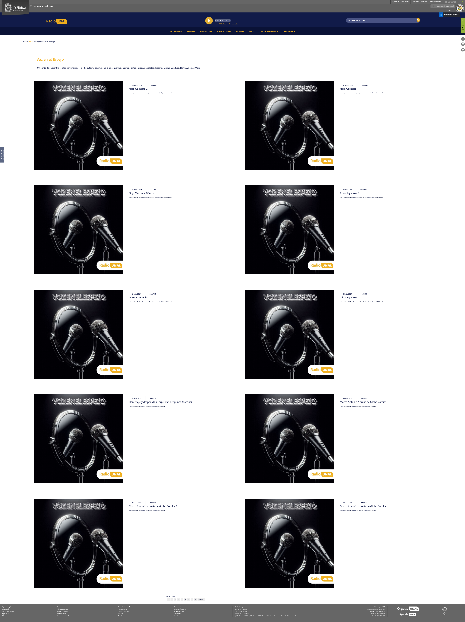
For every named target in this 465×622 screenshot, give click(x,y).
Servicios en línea (179, 611)
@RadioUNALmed (137, 93)
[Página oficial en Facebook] (446, 2)
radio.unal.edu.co (43, 6)
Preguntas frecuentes (180, 609)
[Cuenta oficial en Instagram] (454, 2)
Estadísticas (121, 616)
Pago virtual (5, 613)
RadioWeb (240, 32)
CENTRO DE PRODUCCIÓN (269, 32)
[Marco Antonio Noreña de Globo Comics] (290, 543)
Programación (176, 32)
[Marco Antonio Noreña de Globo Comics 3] (290, 439)
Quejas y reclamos (123, 611)
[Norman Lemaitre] (79, 334)
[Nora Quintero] (290, 125)
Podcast (252, 32)
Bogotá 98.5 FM (206, 32)
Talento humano (62, 607)
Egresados (415, 2)
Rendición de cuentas (8, 611)
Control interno (61, 613)
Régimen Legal (6, 607)
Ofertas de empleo (63, 609)
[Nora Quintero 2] (79, 125)
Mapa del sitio (178, 607)
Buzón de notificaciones (64, 616)
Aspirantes (395, 2)
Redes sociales (122, 609)
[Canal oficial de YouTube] (451, 2)
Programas (191, 32)
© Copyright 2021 (379, 607)
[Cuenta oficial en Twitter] (449, 2)
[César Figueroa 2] (290, 230)
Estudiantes (405, 2)
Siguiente (201, 599)
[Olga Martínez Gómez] (79, 230)
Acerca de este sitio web (377, 613)
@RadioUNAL (136, 406)
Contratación (5, 609)
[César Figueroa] (290, 334)
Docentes (424, 2)
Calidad (4, 616)
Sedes (448, 10)
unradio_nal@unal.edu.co (377, 611)
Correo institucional (124, 607)
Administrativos (435, 2)
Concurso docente (62, 611)
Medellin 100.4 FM (224, 32)
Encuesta (120, 613)
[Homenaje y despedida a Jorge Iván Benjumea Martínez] (79, 439)
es (460, 2)
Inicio (31, 42)
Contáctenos (290, 32)
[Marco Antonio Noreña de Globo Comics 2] (79, 543)
